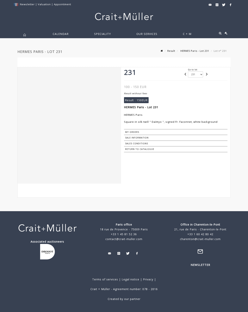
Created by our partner (124, 299)
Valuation (44, 4)
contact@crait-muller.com (123, 239)
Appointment (62, 4)
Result (171, 51)
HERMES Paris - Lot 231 (194, 51)
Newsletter (27, 4)
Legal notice (130, 279)
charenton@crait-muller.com (200, 239)
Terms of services (105, 279)
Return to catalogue (139, 149)
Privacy (147, 279)
